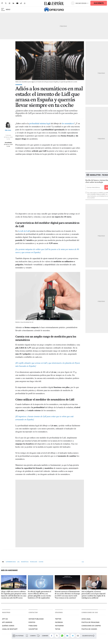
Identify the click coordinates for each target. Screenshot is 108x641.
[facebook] (2, 3)
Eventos (32, 622)
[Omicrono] (54, 9)
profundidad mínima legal (39, 123)
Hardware (18, 84)
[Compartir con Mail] (78, 635)
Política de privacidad (90, 622)
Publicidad (33, 626)
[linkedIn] (13, 3)
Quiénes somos (8, 626)
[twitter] (5, 3)
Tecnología (33, 561)
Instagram (59, 626)
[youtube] (17, 3)
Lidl (18, 561)
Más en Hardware (9, 570)
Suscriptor (33, 629)
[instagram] (9, 3)
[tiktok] (21, 3)
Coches (41, 561)
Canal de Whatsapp (10, 629)
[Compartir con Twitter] (57, 635)
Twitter (58, 619)
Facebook (59, 622)
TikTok (57, 629)
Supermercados (11, 561)
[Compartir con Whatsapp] (62, 635)
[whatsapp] (25, 3)
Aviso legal (86, 619)
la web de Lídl (24, 231)
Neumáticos (24, 561)
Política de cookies (89, 629)
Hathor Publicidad (36, 619)
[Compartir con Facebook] (52, 635)
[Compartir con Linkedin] (68, 635)
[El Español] (54, 3)
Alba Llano (8, 130)
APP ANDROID (7, 622)
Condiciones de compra (91, 626)
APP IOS (5, 619)
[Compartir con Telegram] (73, 635)
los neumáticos (68, 123)
